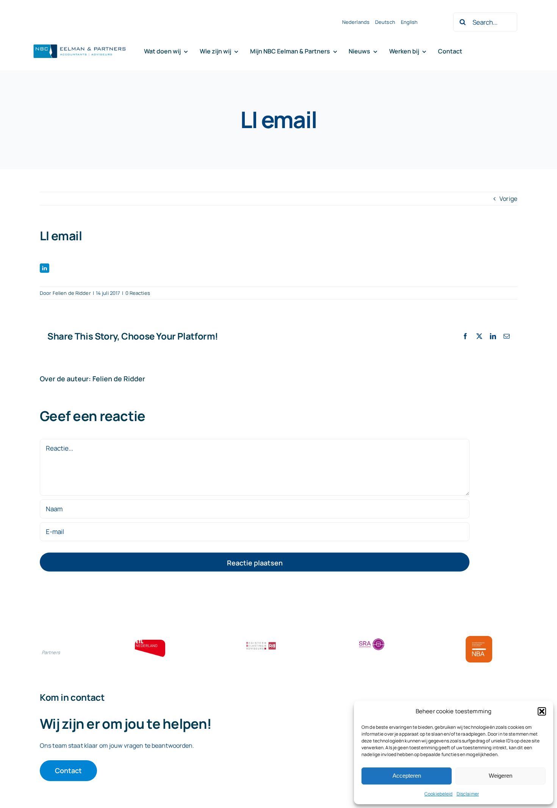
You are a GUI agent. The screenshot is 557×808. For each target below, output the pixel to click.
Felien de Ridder (72, 293)
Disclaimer (468, 794)
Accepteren (407, 775)
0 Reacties (137, 293)
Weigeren (500, 775)
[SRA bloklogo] (372, 639)
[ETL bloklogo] (150, 643)
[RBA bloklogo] (261, 643)
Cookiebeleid (438, 794)
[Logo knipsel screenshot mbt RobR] (79, 45)
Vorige (508, 198)
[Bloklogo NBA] (479, 639)
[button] (542, 711)
